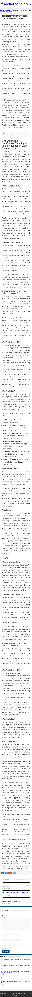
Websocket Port (8, 10)
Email (3, 937)
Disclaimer (29, 993)
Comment (4, 917)
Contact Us (6, 993)
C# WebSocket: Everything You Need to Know (13, 977)
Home (2, 10)
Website (4, 942)
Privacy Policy (14, 993)
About (1, 993)
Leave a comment (16, 21)
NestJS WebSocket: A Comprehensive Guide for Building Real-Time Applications (15, 900)
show (17, 133)
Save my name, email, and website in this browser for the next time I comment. (16, 947)
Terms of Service (22, 993)
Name (3, 931)
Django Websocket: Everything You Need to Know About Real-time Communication (16, 893)
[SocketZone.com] (16, 4)
